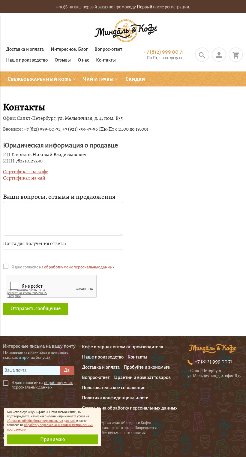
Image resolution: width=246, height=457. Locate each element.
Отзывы (63, 59)
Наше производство (27, 59)
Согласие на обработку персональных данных (130, 407)
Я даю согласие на (63, 267)
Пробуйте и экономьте (147, 367)
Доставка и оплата (25, 49)
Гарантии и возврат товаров (142, 377)
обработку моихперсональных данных (42, 384)
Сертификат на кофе (25, 171)
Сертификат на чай (24, 177)
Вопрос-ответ (108, 49)
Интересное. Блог (69, 49)
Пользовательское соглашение (114, 387)
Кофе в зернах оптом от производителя (122, 346)
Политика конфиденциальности (115, 397)
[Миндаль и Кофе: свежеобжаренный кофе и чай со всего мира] (126, 31)
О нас (83, 59)
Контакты (106, 59)
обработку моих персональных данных (79, 267)
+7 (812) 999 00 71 (163, 52)
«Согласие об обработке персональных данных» (41, 420)
